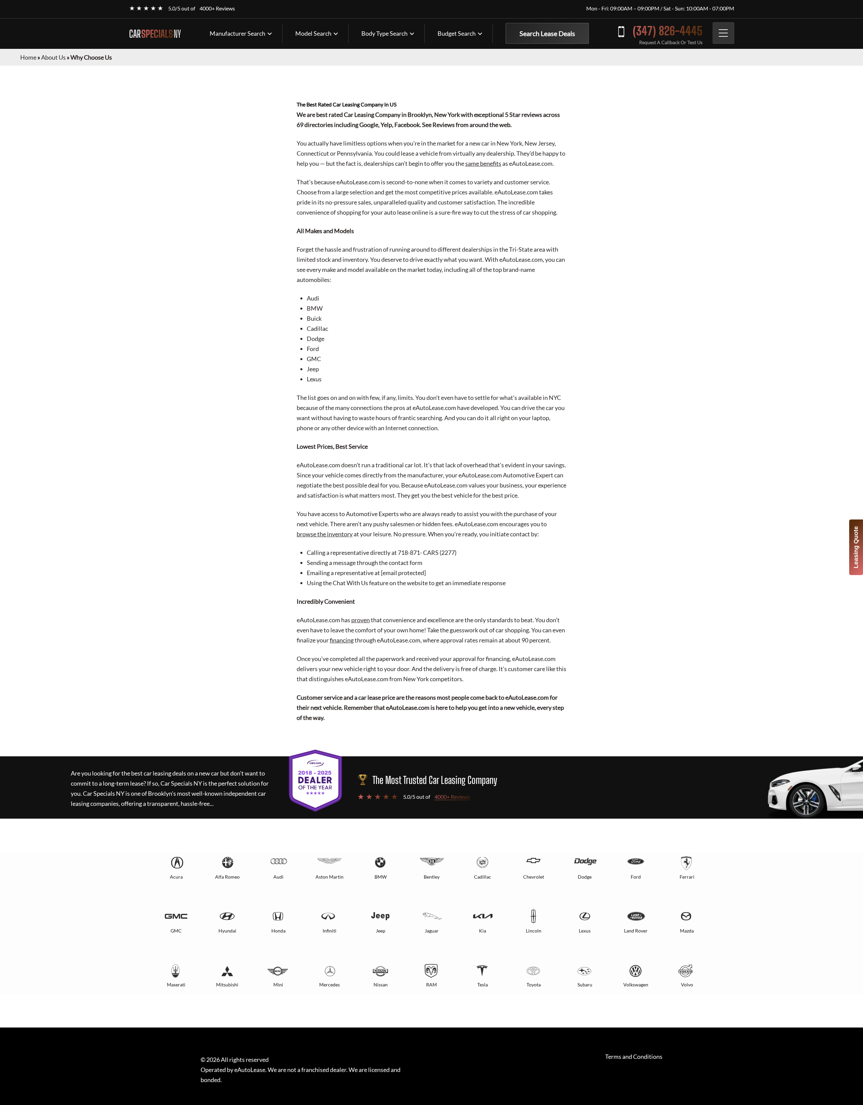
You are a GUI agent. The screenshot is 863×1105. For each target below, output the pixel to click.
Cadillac (482, 877)
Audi (278, 877)
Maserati (176, 984)
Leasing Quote (856, 547)
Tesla (482, 984)
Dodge (585, 877)
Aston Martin (330, 877)
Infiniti (329, 931)
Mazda (687, 931)
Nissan (381, 984)
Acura (176, 877)
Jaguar (432, 931)
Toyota (534, 984)
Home (28, 57)
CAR (155, 34)
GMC (176, 931)
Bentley (432, 877)
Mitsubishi (227, 984)
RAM (431, 984)
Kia (482, 931)
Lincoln (533, 931)
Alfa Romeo (227, 877)
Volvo (687, 984)
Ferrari (687, 877)
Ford (636, 877)
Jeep (380, 931)
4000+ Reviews (217, 8)
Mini (278, 984)
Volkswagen (635, 984)
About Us (53, 57)
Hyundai (227, 931)
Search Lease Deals (547, 33)
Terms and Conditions (633, 1056)
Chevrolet (533, 877)
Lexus (585, 931)
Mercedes (329, 984)
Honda (278, 931)
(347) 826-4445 (668, 31)
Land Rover (636, 931)
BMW (381, 877)
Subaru (584, 984)
